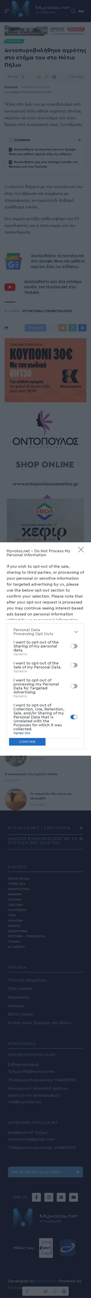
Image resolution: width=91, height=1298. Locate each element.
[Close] (82, 551)
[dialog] (45, 649)
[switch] (74, 646)
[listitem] (45, 632)
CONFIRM (27, 742)
